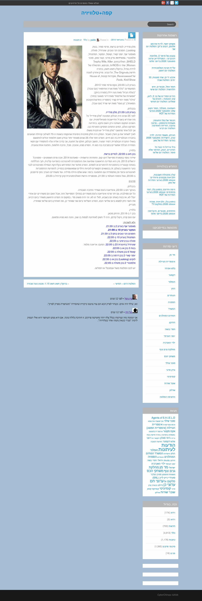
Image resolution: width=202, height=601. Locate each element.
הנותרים (171, 295)
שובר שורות (169, 383)
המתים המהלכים (167, 315)
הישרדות (167, 453)
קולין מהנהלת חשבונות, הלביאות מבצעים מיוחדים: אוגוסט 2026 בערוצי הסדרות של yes (161, 178)
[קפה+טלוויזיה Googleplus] (163, 3)
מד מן (172, 254)
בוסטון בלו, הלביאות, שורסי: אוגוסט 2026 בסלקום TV (162, 203)
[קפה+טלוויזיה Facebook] (167, 3)
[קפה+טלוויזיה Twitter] (176, 3)
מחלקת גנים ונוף (167, 349)
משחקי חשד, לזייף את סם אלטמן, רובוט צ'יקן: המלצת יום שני (160, 46)
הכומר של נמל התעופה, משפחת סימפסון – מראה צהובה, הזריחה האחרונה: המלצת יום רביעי (163, 124)
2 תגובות (77, 39)
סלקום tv (169, 481)
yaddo (93, 39)
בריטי (173, 438)
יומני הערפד (169, 335)
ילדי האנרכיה (169, 342)
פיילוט (160, 485)
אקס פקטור (169, 431)
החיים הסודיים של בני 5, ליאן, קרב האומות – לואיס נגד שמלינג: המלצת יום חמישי (161, 98)
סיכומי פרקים (169, 546)
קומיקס (155, 488)
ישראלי (172, 467)
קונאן (149, 488)
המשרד (171, 308)
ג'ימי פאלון (165, 437)
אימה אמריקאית (169, 424)
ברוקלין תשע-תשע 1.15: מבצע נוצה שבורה (47, 283)
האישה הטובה (156, 441)
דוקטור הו (156, 438)
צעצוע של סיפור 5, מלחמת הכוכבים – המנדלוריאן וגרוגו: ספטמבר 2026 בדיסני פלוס (161, 58)
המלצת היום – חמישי (125, 283)
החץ (173, 288)
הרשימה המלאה (167, 396)
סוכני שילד (170, 362)
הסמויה (171, 302)
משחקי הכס (169, 356)
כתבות (172, 539)
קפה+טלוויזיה (96, 12)
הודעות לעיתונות (166, 446)
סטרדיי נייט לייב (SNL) (163, 477)
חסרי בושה (170, 329)
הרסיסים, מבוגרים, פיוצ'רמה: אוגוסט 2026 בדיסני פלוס (161, 212)
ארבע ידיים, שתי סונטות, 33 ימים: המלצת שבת (162, 78)
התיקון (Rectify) (169, 460)
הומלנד (171, 281)
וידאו (173, 512)
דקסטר (172, 274)
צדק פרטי (170, 369)
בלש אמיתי (170, 268)
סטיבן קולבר (156, 474)
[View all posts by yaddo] (98, 39)
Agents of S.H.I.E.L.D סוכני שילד (163, 419)
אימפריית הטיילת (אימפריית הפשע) (160, 426)
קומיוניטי (171, 376)
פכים (172, 553)
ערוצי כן (169, 484)
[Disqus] (81, 332)
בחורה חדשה (156, 434)
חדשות (172, 525)
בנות (148, 434)
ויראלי (160, 460)
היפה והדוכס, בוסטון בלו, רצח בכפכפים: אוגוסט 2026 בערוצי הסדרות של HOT (160, 192)
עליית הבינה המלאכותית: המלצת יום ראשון (163, 69)
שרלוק (172, 389)
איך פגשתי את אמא (155, 421)
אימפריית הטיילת (167, 261)
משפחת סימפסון (168, 474)
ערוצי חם (157, 480)
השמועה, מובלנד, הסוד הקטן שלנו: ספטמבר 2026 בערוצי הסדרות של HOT (161, 110)
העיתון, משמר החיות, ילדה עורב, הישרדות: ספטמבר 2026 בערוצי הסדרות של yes (160, 137)
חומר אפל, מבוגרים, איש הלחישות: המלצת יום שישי (162, 88)
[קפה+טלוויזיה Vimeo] (172, 3)
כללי (85, 39)
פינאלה (154, 485)
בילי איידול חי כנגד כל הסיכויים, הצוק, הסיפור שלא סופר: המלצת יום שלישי (162, 149)
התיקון (172, 322)
